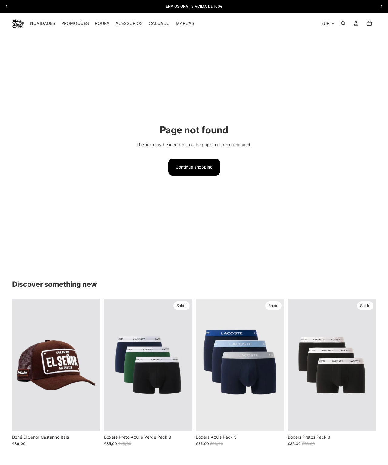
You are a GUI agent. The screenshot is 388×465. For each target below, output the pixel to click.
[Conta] (356, 23)
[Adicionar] (90, 421)
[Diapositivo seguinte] (183, 365)
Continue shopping (194, 166)
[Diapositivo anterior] (113, 365)
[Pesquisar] (343, 23)
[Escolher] (182, 421)
